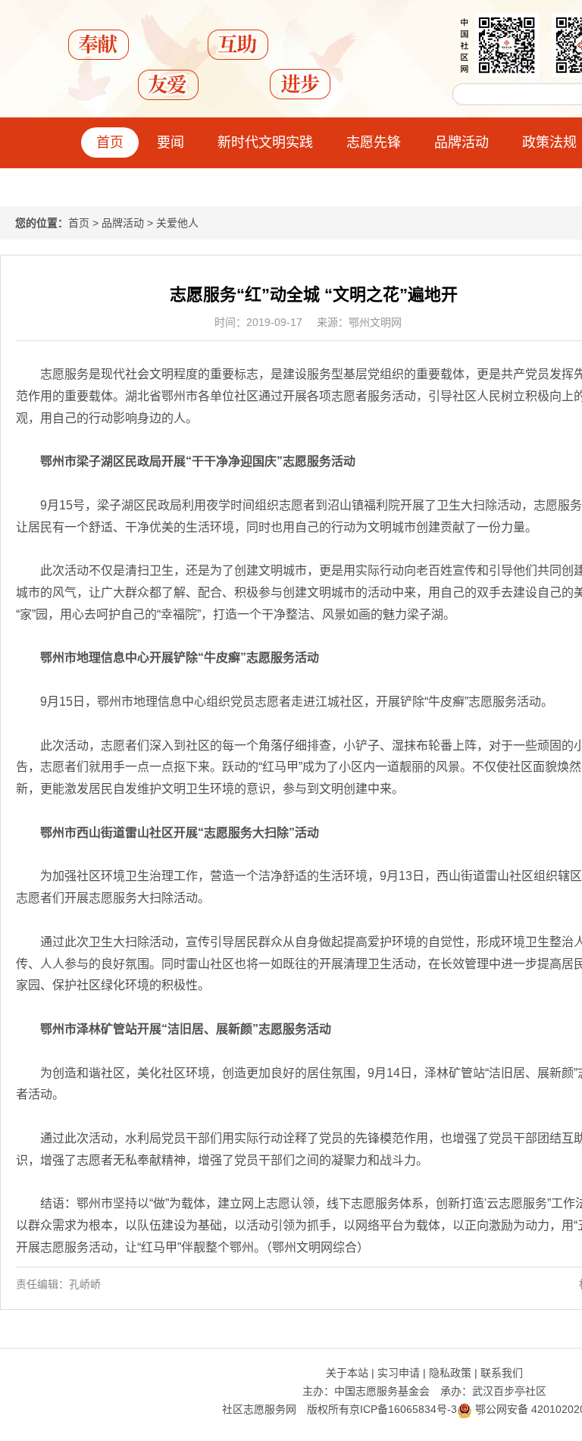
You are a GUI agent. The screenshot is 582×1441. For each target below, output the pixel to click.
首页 (110, 142)
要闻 (170, 142)
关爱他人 (177, 223)
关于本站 (347, 1373)
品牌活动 (461, 142)
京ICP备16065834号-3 (403, 1409)
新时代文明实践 (265, 142)
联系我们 (501, 1373)
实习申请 (398, 1373)
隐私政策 (450, 1373)
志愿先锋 (373, 142)
